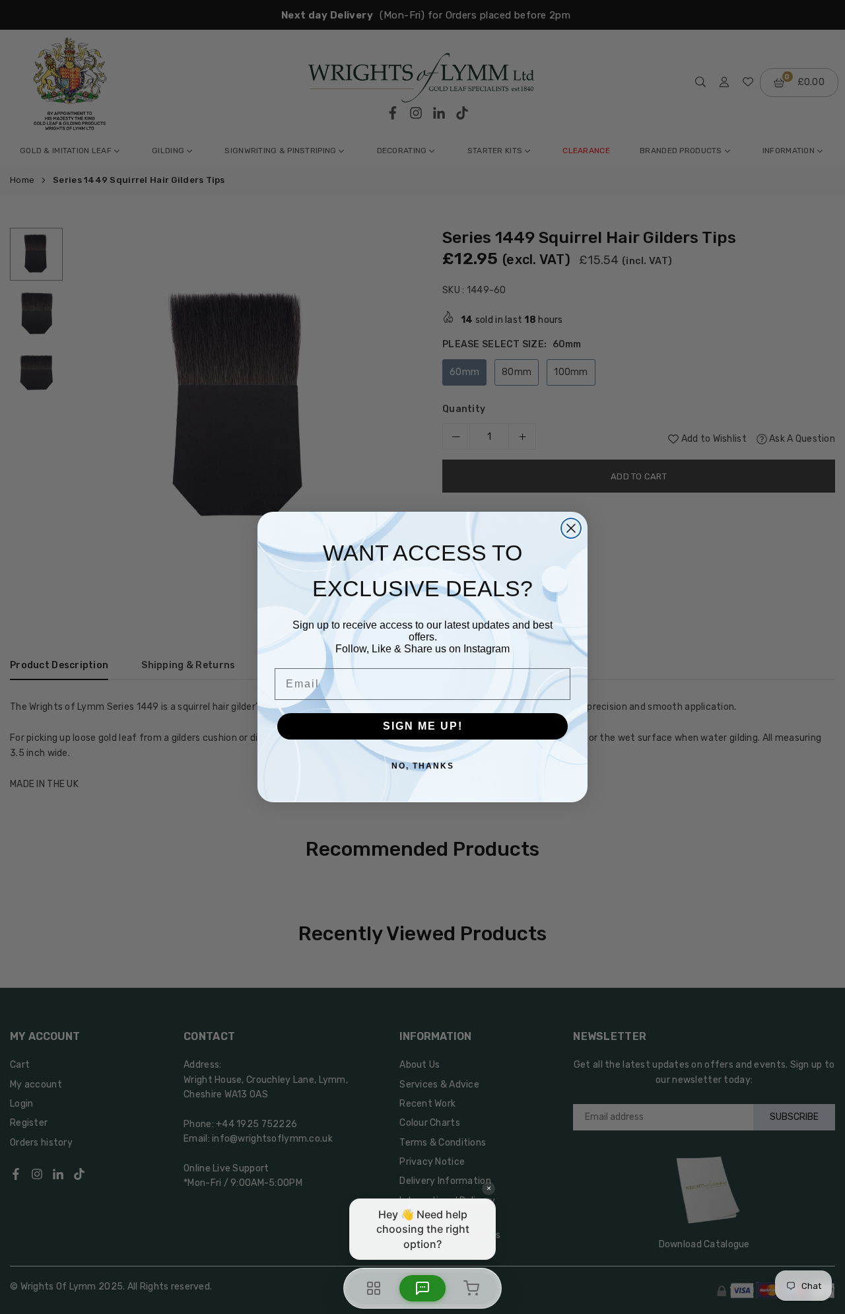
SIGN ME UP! (423, 726)
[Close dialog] (571, 528)
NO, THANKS (422, 766)
